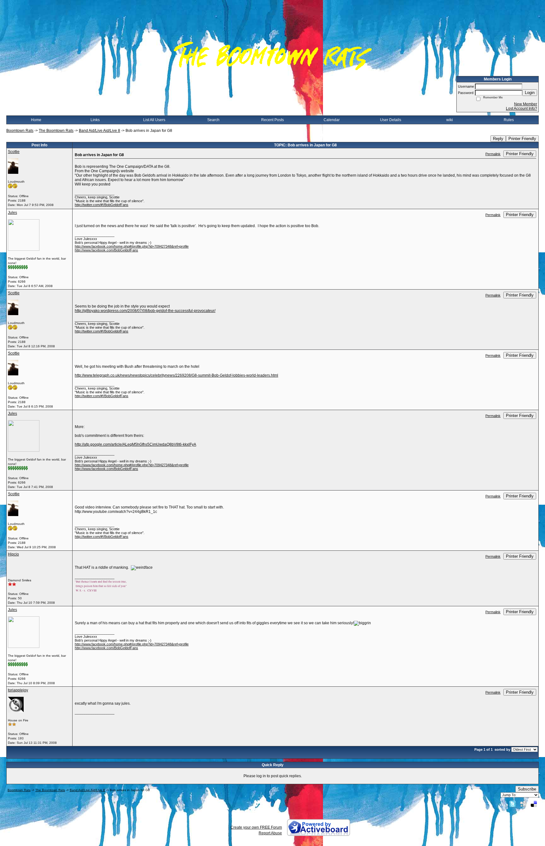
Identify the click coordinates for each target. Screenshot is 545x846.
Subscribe (527, 789)
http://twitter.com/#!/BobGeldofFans (101, 205)
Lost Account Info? (521, 108)
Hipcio (13, 554)
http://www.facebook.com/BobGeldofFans (106, 250)
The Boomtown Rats (56, 130)
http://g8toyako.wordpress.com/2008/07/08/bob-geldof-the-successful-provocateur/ (145, 310)
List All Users (154, 120)
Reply (498, 138)
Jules (12, 212)
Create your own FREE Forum (256, 827)
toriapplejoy (18, 690)
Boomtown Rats (19, 130)
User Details (390, 120)
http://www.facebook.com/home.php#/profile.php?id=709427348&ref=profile (132, 246)
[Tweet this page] (512, 804)
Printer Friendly (522, 138)
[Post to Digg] (523, 804)
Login (530, 92)
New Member (525, 104)
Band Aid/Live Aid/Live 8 (99, 130)
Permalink (493, 154)
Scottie (14, 152)
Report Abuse (270, 833)
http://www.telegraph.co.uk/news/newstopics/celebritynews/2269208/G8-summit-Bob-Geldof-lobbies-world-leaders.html (176, 375)
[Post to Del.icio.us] (534, 804)
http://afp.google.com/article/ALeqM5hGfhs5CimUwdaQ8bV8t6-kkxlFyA (135, 444)
